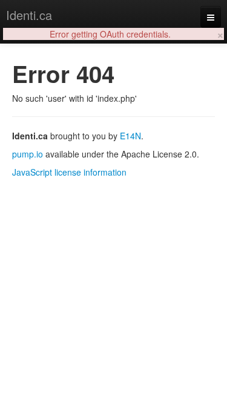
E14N (130, 136)
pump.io (27, 154)
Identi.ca (29, 15)
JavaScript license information (69, 172)
